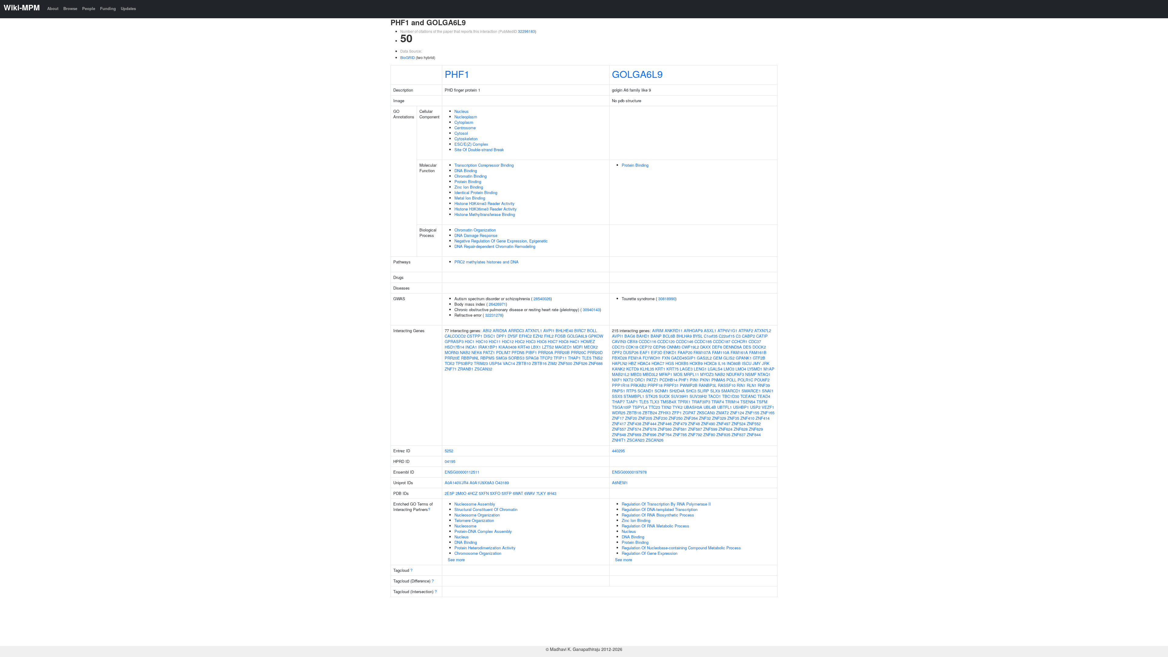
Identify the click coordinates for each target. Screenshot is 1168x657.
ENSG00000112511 (462, 472)
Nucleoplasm (465, 117)
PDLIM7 (503, 352)
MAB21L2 (620, 374)
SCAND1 (645, 391)
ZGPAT (689, 412)
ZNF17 (618, 418)
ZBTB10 (523, 363)
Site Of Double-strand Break (479, 149)
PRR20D (595, 352)
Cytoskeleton (466, 138)
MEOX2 (591, 347)
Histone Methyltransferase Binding (484, 214)
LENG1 (700, 369)
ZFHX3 (664, 412)
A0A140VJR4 (456, 482)
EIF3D (656, 352)
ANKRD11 (674, 330)
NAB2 (465, 352)
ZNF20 (631, 418)
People (88, 8)
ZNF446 (665, 423)
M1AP (768, 369)
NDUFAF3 (735, 374)
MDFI (578, 347)
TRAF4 (717, 402)
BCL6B (669, 336)
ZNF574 (634, 429)
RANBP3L (708, 385)
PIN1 (694, 380)
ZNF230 (660, 418)
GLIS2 (729, 358)
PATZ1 (489, 352)
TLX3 (654, 402)
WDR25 (618, 412)
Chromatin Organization (475, 230)
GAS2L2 (704, 358)
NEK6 (476, 352)
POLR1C (745, 380)
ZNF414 (763, 418)
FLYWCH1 (652, 358)
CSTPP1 (474, 336)
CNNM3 (673, 347)
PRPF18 (655, 385)
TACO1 (714, 396)
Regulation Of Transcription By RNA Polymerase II (666, 504)
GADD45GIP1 (683, 358)
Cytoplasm (463, 122)
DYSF (513, 336)
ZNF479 (680, 423)
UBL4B (710, 407)
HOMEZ (588, 341)
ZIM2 (552, 363)
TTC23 (654, 407)
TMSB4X (668, 402)
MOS (678, 374)
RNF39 (764, 385)
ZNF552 (754, 423)
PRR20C (578, 352)
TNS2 (598, 358)
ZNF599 (710, 429)
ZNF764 (665, 434)
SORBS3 (516, 358)
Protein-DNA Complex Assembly (483, 531)
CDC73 (618, 347)
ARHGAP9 (693, 330)
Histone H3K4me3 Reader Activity (484, 203)
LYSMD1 (754, 369)
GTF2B (759, 358)
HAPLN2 (619, 363)
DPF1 (501, 336)
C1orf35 (711, 336)
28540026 (542, 298)
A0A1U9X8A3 (482, 482)
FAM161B (757, 352)
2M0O (461, 493)
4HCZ (473, 493)
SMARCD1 (730, 391)
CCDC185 (703, 341)
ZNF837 (739, 434)
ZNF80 (709, 434)
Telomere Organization (474, 520)
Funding (108, 8)
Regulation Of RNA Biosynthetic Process (658, 515)
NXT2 (628, 380)
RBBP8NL (470, 358)
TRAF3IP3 (701, 402)
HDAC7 (658, 363)
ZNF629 (756, 429)
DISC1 (489, 336)
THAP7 (618, 402)
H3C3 (531, 341)
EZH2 (538, 336)
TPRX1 (684, 402)
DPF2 (617, 352)
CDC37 (755, 341)
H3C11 (495, 341)
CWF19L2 (690, 347)
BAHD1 (642, 336)
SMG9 (501, 358)
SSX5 (617, 396)
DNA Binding (465, 170)
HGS (670, 363)
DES (747, 347)
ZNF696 (649, 434)
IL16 (721, 363)
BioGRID (407, 57)
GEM (717, 358)
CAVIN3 (619, 341)
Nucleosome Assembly (474, 504)
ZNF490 (708, 423)
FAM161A (739, 352)
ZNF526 (580, 363)
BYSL (698, 336)
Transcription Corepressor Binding (484, 165)
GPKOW (595, 336)
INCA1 (471, 347)
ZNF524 (739, 423)
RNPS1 (618, 391)
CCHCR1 (739, 341)
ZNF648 (619, 434)
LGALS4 (715, 369)
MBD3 (636, 374)
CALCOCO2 (455, 336)
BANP (656, 336)
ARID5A (500, 330)
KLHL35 (647, 369)
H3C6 (542, 341)
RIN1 (741, 385)
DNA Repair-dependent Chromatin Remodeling (494, 246)
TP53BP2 (464, 363)
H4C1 (574, 341)
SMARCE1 (751, 391)
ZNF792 (695, 434)
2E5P (449, 493)
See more (456, 559)
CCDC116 (647, 341)
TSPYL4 (639, 407)
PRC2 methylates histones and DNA (486, 262)
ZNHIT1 (619, 440)
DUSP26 (630, 352)
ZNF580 (665, 429)
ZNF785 (680, 434)
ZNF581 (680, 429)
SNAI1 (767, 391)
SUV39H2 (698, 396)
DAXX (705, 347)
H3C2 (520, 341)
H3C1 (469, 341)
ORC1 (639, 380)
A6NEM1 (620, 482)
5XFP (507, 493)
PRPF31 (671, 385)
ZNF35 (733, 418)
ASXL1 (710, 330)
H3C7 (553, 341)
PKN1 (705, 380)
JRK (766, 363)
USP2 (755, 407)
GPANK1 (744, 358)
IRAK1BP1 (487, 347)
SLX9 (715, 391)
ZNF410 (747, 418)
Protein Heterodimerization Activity (485, 548)
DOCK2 (759, 347)
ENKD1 (669, 352)
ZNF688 (596, 363)
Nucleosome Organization (477, 515)
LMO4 (740, 369)
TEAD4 (763, 396)
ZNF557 (619, 429)
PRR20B (562, 352)
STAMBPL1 (634, 396)
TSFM (761, 402)
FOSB (560, 336)
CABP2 (748, 336)
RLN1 (751, 385)
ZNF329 (719, 418)
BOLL (592, 330)
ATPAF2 (746, 330)
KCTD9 (632, 369)
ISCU (746, 363)
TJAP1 (632, 402)
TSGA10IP (621, 407)
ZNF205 (645, 418)
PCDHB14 (668, 380)
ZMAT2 (722, 412)
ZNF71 (451, 369)
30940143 (591, 309)
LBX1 (536, 347)
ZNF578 (649, 429)
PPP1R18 (620, 385)
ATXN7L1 (533, 330)
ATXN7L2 (762, 330)
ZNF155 (752, 412)
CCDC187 (721, 341)
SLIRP (703, 391)
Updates (128, 8)
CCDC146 (684, 341)
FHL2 (549, 336)
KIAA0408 (507, 347)
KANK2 (618, 369)
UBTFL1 (724, 407)
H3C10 (482, 341)
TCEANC (748, 396)
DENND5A (732, 347)
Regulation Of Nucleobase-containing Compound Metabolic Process (681, 548)
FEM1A (634, 358)
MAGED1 (563, 347)
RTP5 (631, 391)
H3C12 (508, 341)
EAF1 (645, 352)
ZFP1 (677, 412)
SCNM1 (661, 391)
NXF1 (617, 380)
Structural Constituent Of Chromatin (485, 509)
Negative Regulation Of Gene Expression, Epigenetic (501, 241)
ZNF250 (676, 418)
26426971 (497, 304)
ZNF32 (705, 418)
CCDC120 (666, 341)
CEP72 (645, 347)
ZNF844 (754, 434)
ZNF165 (767, 412)
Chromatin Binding (470, 176)
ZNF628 (741, 429)
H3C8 (563, 341)
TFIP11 (560, 358)
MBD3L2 (650, 374)
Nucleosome (465, 526)
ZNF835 (723, 434)
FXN (666, 358)
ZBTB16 (539, 363)
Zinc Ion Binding (468, 187)
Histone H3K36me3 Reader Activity (485, 209)
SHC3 (691, 391)
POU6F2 (762, 380)
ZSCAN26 (654, 440)
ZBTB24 (649, 412)
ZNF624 (725, 429)
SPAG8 (532, 358)
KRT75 (672, 369)
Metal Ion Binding (469, 198)
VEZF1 (768, 407)
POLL (731, 380)
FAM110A (720, 352)
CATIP (762, 336)
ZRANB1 (465, 369)
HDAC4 (644, 363)
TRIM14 (732, 402)
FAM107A (702, 352)
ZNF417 (619, 423)
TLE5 (586, 358)
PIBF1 (531, 352)
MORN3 (452, 352)
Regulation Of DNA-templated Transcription (659, 509)
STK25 (651, 396)
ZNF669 (634, 434)
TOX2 (449, 363)
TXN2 (666, 407)
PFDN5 (518, 352)
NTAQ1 (764, 374)
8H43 (551, 493)
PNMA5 (718, 380)
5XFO (495, 493)
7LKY (541, 493)
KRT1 (660, 369)
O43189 (502, 482)
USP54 (495, 363)
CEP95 (659, 347)
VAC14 (509, 363)
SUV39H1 (679, 396)
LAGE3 (686, 369)
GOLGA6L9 (637, 74)
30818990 (666, 298)
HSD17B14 (454, 347)
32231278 (493, 315)
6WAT (518, 493)
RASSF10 (726, 385)
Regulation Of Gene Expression (649, 553)
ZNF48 (694, 423)
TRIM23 (481, 363)
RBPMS (487, 358)
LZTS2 (548, 347)
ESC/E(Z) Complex (471, 144)
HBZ (632, 363)
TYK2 (678, 407)
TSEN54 (747, 402)
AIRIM (657, 330)
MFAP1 (665, 374)
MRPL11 (691, 374)
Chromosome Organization (477, 553)
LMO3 (729, 369)
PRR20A (545, 352)
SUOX (664, 396)
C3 (738, 336)
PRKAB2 (638, 385)
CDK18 (632, 347)
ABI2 (487, 330)
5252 (449, 451)
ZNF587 (695, 429)
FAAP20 (685, 352)
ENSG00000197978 (629, 472)
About (52, 8)
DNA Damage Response (475, 235)
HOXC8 (710, 363)
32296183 (526, 31)
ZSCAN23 (636, 440)
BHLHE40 (564, 330)
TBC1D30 (730, 396)
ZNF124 (737, 412)
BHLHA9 (684, 336)
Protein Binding (467, 181)
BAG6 (629, 336)
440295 (618, 451)
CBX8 (632, 341)
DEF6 (717, 347)
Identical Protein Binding (475, 192)
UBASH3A (693, 407)
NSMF (750, 374)
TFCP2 (546, 358)
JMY (757, 363)
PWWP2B (688, 385)
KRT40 (524, 347)
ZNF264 (691, 418)
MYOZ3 (707, 374)
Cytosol (461, 133)
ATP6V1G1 (727, 330)
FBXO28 (619, 358)
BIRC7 (580, 330)
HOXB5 (681, 363)
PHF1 (457, 74)
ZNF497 (723, 423)
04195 (450, 461)
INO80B (734, 363)
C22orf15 (727, 336)
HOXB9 (696, 363)
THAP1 (574, 358)
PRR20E (452, 358)
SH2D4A (677, 391)
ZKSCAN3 (706, 412)
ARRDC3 (516, 330)
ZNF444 (649, 423)
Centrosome (465, 127)
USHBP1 (741, 407)
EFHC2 (525, 336)
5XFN (484, 493)
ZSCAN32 (483, 369)
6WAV (529, 493)
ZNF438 (634, 423)
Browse (70, 8)
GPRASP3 (454, 341)
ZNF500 (565, 363)
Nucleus (461, 111)
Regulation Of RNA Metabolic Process (655, 526)
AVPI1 (548, 330)
